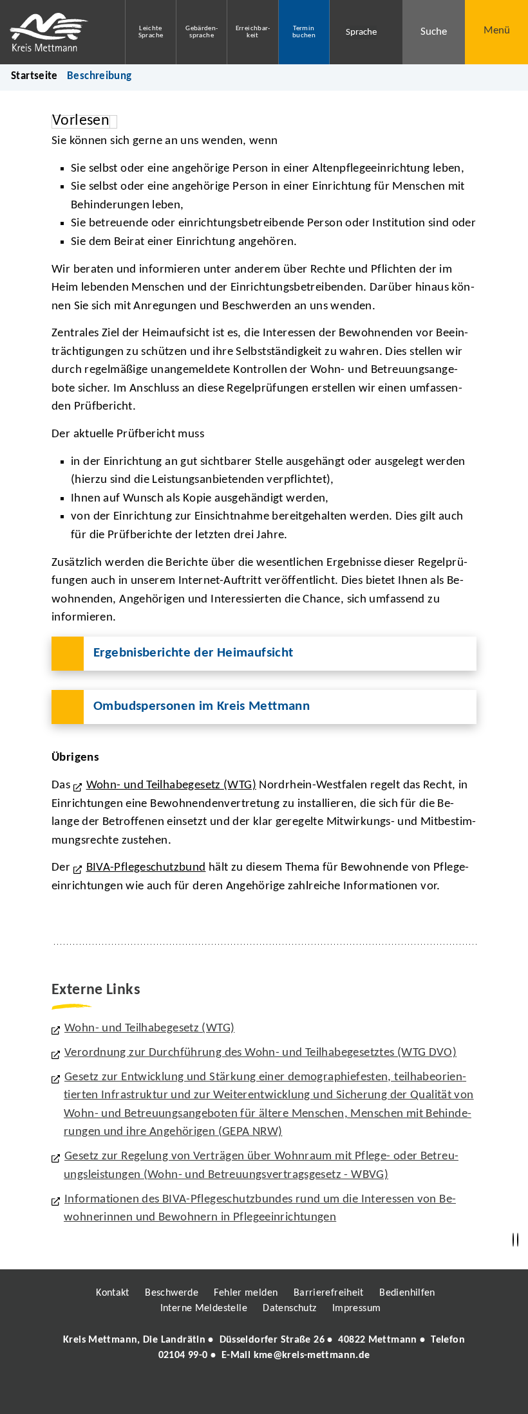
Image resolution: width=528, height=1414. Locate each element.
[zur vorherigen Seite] (513, 1240)
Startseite (34, 76)
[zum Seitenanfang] (517, 1240)
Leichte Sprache (151, 32)
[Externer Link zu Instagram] (205, 1393)
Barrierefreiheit (329, 1293)
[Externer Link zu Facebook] (176, 1393)
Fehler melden (246, 1293)
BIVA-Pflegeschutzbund (146, 868)
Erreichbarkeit (253, 32)
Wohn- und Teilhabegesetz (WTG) (171, 785)
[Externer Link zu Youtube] (292, 1393)
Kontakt (112, 1293)
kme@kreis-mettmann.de (312, 1355)
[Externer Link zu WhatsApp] (321, 1393)
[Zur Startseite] (53, 32)
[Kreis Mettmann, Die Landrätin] (264, 1347)
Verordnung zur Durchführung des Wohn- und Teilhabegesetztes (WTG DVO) (260, 1053)
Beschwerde (171, 1293)
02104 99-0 (183, 1355)
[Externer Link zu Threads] (234, 1393)
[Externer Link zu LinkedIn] (263, 1393)
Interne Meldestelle (203, 1308)
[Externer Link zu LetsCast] (350, 1393)
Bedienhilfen (407, 1293)
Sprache (361, 32)
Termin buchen (304, 32)
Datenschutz (289, 1308)
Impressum (356, 1308)
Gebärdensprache (201, 32)
